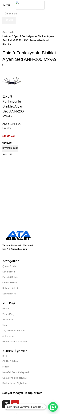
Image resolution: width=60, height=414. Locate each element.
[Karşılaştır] (25, 73)
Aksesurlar (7, 319)
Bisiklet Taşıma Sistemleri (15, 341)
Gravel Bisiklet (9, 282)
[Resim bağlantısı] (18, 235)
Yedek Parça (8, 314)
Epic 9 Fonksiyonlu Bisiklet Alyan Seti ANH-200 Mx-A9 (13, 106)
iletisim (5, 366)
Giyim (5, 325)
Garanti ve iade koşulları (14, 377)
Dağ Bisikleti (8, 271)
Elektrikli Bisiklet (10, 277)
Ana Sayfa (8, 32)
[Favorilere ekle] (25, 89)
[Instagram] (6, 404)
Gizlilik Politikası (10, 361)
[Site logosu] (30, 5)
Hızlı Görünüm (25, 81)
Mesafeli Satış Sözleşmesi (15, 372)
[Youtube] (15, 404)
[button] (53, 407)
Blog (4, 355)
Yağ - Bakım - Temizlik (13, 330)
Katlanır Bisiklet (10, 288)
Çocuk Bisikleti (9, 266)
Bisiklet (5, 308)
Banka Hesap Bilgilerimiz (14, 383)
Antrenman (8, 336)
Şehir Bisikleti (9, 293)
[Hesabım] (58, 5)
